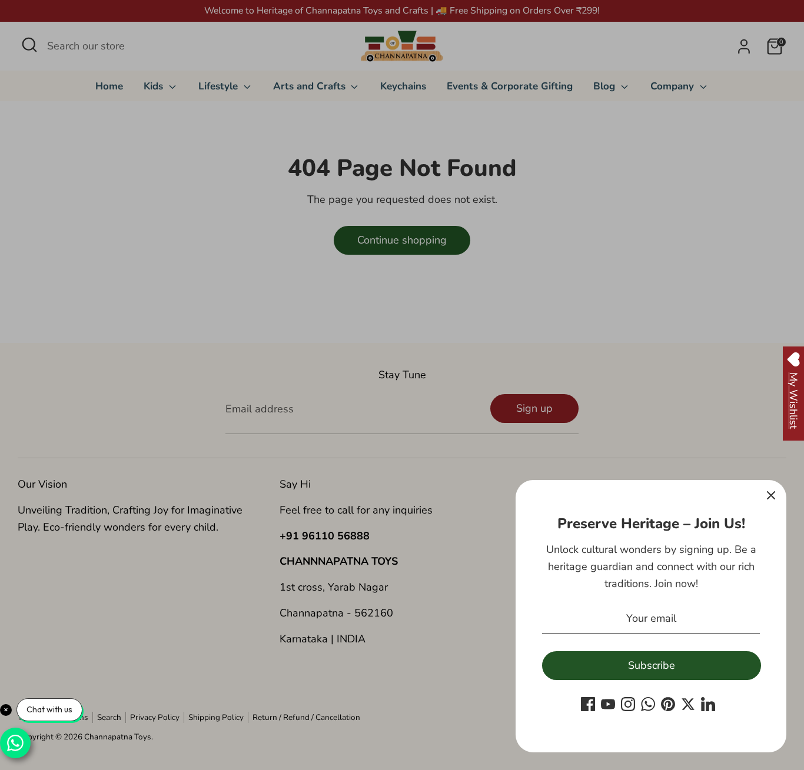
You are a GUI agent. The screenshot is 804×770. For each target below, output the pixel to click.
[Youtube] (608, 704)
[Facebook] (588, 704)
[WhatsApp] (648, 704)
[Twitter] (688, 704)
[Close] (771, 495)
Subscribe (651, 665)
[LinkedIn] (708, 704)
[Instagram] (628, 704)
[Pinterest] (668, 704)
